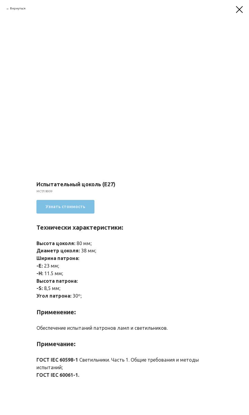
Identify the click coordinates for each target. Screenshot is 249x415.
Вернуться (18, 8)
